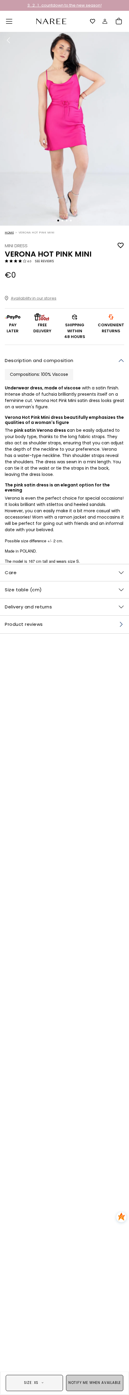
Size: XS (31, 1382)
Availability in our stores (33, 298)
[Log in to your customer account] (105, 21)
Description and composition (39, 360)
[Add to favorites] (120, 245)
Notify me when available (94, 1382)
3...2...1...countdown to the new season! (64, 5)
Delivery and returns (28, 607)
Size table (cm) (23, 589)
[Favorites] (92, 21)
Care (10, 572)
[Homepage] (51, 21)
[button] (9, 21)
